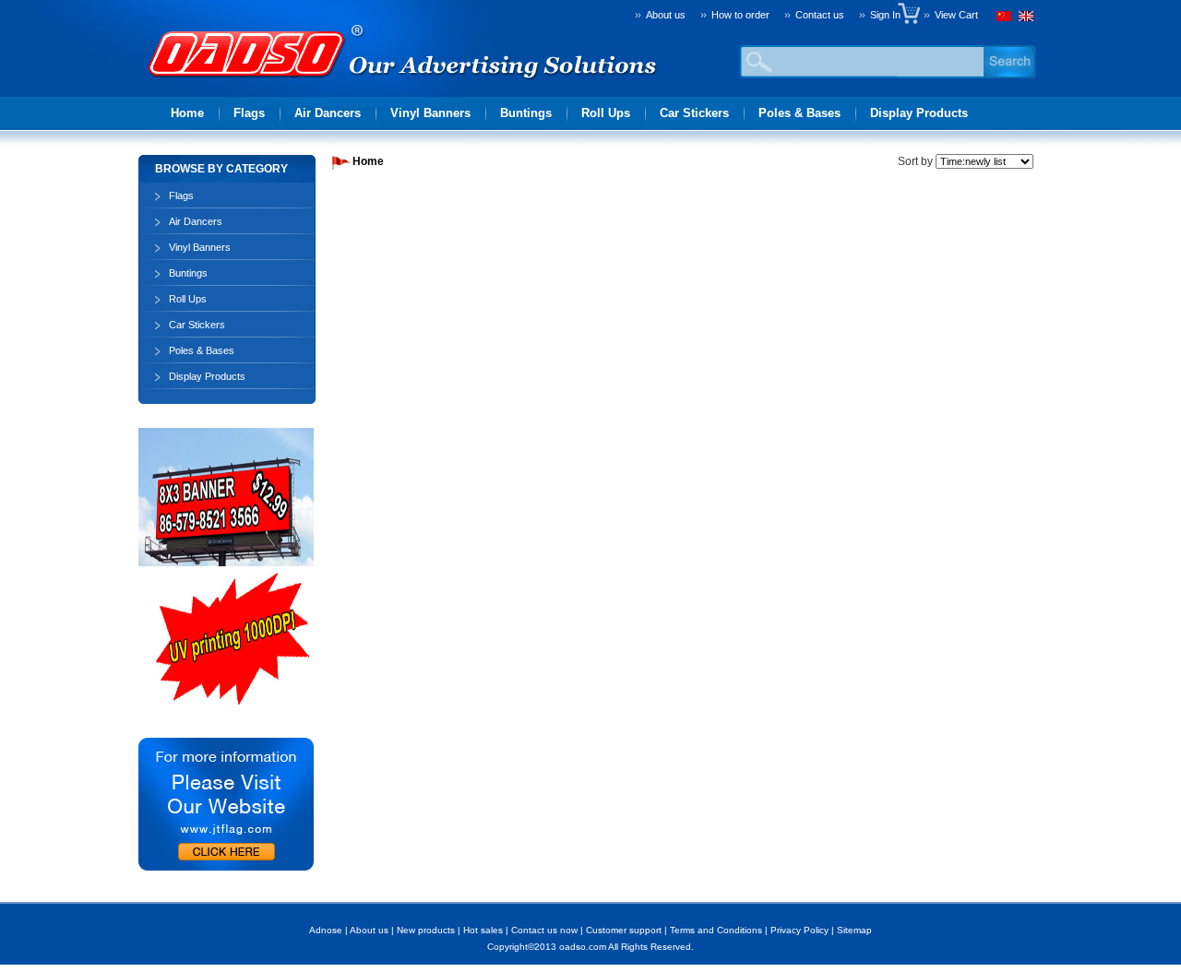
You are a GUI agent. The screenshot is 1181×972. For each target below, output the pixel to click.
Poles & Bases (799, 113)
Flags (249, 113)
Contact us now (544, 930)
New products (426, 930)
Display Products (919, 113)
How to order (740, 14)
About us (666, 14)
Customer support (624, 930)
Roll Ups (605, 113)
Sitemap (854, 930)
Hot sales (483, 930)
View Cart (956, 14)
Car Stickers (694, 113)
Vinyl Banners (430, 113)
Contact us (819, 14)
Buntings (526, 113)
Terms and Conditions (716, 930)
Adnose (325, 930)
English (1024, 18)
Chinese (1005, 18)
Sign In (889, 14)
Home (187, 113)
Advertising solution (249, 79)
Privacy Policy (799, 930)
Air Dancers (327, 113)
